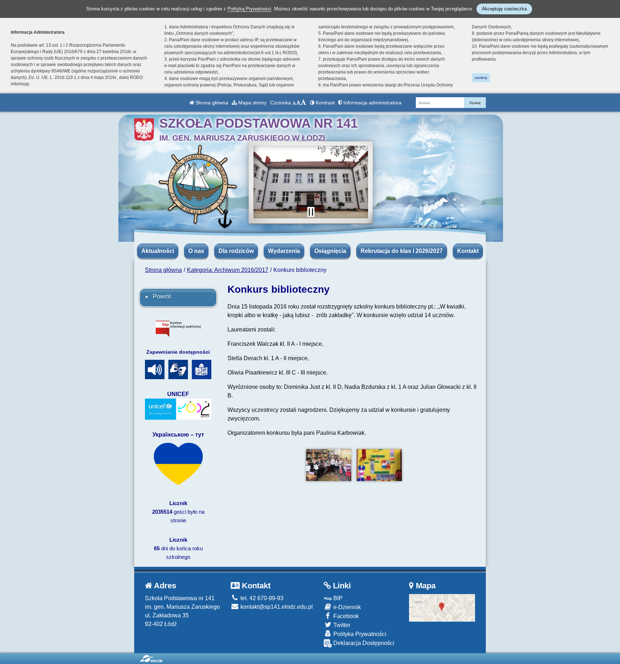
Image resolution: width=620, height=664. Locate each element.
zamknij (481, 78)
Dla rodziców (236, 251)
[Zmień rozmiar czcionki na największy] (303, 102)
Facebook (345, 616)
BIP (337, 598)
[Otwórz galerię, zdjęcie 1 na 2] (329, 465)
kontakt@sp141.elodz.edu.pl (276, 607)
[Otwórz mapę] (442, 607)
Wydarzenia (284, 251)
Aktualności (157, 251)
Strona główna (211, 102)
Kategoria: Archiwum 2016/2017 (227, 270)
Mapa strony (252, 102)
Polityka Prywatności (359, 634)
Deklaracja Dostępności (363, 643)
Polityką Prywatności (249, 8)
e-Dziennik (346, 607)
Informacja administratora (371, 102)
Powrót (162, 296)
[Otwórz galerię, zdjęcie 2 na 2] (379, 465)
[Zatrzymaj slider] (311, 212)
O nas (196, 251)
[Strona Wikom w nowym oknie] (151, 658)
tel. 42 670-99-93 (261, 598)
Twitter (341, 625)
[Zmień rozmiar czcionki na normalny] (294, 102)
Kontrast (324, 102)
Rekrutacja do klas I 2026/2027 (402, 251)
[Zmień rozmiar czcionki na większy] (298, 102)
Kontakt (468, 251)
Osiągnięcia (330, 251)
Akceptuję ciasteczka (504, 8)
